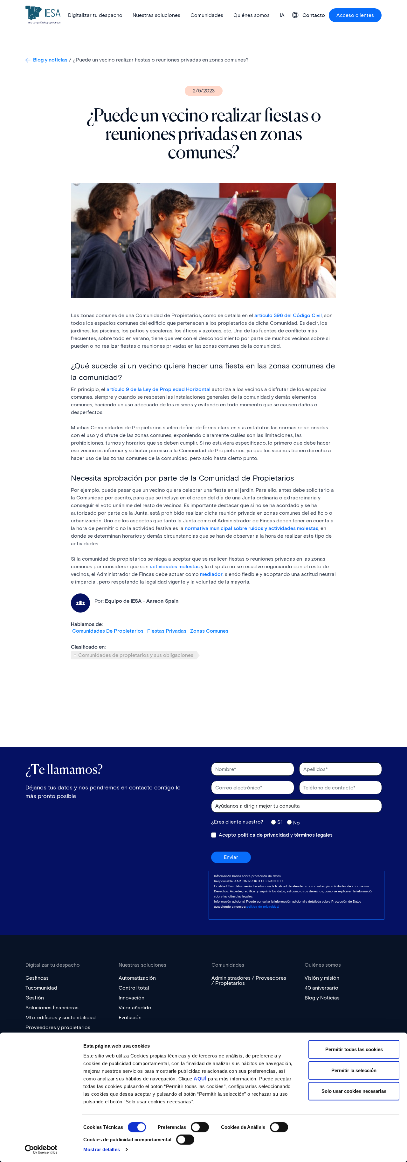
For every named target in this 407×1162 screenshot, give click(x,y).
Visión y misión (322, 978)
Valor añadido (135, 1008)
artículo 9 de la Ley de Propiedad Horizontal (158, 389)
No (296, 822)
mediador (211, 574)
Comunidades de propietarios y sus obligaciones (135, 655)
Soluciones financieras (52, 1008)
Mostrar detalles (101, 1149)
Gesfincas (37, 978)
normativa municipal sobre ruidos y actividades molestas (251, 528)
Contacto (313, 15)
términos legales (313, 835)
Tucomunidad (41, 988)
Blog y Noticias (322, 998)
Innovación (131, 998)
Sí (279, 822)
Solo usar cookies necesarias (353, 1091)
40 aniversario (321, 988)
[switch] (200, 1127)
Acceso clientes (355, 15)
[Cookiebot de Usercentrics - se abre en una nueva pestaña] (41, 1149)
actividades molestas (175, 566)
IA (282, 15)
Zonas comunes (209, 631)
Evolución (130, 1017)
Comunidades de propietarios (107, 631)
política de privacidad (263, 835)
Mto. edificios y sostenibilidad (60, 1017)
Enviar (231, 857)
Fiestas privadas (166, 631)
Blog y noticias (50, 60)
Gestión (34, 998)
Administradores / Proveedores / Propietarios (248, 980)
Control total (134, 988)
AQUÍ (200, 1078)
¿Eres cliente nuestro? (237, 821)
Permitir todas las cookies (354, 1049)
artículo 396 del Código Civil (288, 315)
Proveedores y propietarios (57, 1027)
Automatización (137, 978)
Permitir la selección (353, 1070)
